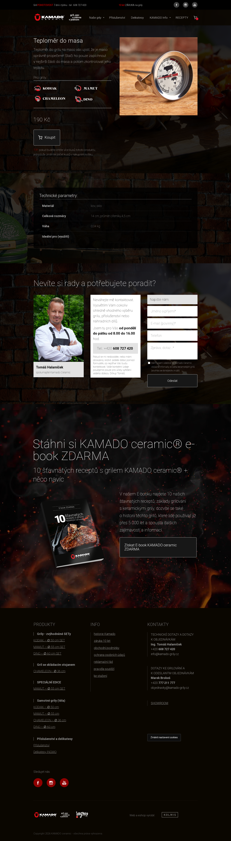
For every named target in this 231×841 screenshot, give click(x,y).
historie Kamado (104, 634)
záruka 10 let (102, 641)
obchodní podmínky (106, 648)
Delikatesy (137, 17)
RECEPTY (182, 17)
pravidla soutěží (104, 669)
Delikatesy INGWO (44, 752)
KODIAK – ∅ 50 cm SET (49, 640)
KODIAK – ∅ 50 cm (46, 707)
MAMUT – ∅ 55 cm (46, 713)
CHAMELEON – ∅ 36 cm (49, 720)
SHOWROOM (159, 703)
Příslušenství (117, 17)
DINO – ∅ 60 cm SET (47, 653)
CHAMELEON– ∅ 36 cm (49, 671)
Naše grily (95, 17)
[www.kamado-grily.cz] (57, 18)
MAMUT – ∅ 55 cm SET (49, 647)
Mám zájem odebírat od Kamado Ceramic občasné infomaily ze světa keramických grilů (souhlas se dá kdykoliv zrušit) (173, 367)
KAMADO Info (159, 17)
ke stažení (100, 676)
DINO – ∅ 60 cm (44, 727)
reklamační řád (103, 662)
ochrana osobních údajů (109, 655)
